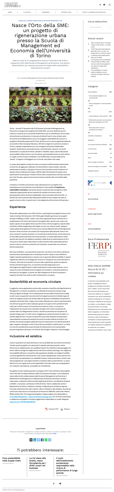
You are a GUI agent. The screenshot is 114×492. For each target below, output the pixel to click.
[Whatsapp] (46, 440)
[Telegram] (49, 440)
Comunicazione (92, 92)
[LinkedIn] (34, 440)
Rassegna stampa (93, 171)
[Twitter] (38, 440)
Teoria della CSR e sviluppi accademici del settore (97, 129)
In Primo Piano (92, 149)
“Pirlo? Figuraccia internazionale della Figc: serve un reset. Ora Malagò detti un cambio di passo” (101, 51)
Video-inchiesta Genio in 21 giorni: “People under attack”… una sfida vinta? (101, 45)
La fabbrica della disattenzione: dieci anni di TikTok (100, 56)
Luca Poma (40, 429)
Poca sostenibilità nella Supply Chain (11, 459)
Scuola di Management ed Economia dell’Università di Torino (43, 78)
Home (10, 12)
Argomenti (46, 12)
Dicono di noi (66, 12)
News (89, 158)
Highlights (91, 140)
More (55, 433)
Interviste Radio (92, 153)
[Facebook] (42, 440)
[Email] (31, 440)
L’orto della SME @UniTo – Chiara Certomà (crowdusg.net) (31, 397)
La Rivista (27, 12)
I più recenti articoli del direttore (97, 144)
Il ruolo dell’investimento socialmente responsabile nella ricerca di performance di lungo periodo (67, 465)
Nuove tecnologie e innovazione (97, 166)
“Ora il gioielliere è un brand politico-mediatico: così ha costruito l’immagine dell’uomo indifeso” (100, 73)
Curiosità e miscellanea (95, 136)
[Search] (110, 5)
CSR (89, 112)
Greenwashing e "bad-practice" (98, 116)
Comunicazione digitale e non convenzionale (98, 97)
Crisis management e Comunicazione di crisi (100, 104)
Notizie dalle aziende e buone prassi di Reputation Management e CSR (40, 20)
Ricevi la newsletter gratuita (94, 12)
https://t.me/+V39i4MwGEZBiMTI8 (22, 402)
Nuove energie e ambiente (96, 162)
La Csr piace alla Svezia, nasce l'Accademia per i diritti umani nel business (37, 463)
